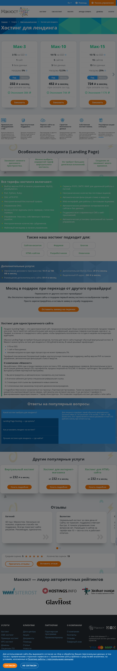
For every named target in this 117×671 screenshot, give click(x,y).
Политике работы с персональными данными (50, 659)
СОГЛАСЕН (10, 665)
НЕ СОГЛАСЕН (29, 665)
